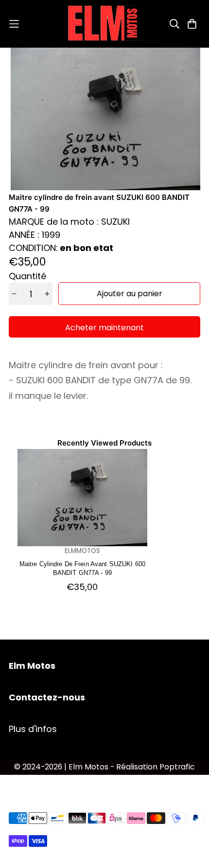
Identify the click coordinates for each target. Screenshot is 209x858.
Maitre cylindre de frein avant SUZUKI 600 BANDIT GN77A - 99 (82, 567)
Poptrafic (177, 766)
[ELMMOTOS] (104, 24)
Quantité (27, 276)
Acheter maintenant (104, 327)
